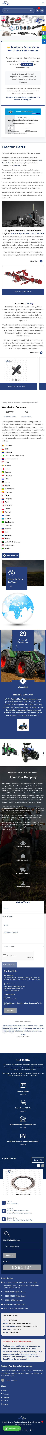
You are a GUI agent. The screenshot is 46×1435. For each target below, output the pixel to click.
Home (5, 1390)
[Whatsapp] (26, 1430)
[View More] (16, 586)
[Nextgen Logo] (6, 3)
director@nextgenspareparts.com (13, 988)
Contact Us (10, 1010)
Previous (38, 1165)
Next (42, 1165)
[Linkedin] (31, 1430)
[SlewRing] (23, 1182)
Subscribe (9, 1255)
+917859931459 (12, 1203)
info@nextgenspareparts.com (18, 1210)
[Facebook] (20, 1430)
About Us (6, 1394)
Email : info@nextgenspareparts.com (14, 986)
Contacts (5, 1401)
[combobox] (4, 917)
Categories (6, 1397)
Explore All (38, 1160)
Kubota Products (8, 1407)
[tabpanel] (23, 25)
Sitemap (5, 1404)
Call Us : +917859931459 (11, 990)
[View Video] (23, 681)
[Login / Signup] (42, 10)
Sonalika (17, 165)
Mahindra (11, 163)
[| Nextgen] (23, 370)
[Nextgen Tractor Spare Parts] (23, 1182)
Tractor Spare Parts (30, 806)
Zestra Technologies (24, 1424)
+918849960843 (10, 1296)
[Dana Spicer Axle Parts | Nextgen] (23, 277)
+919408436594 (10, 1300)
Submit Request (9, 965)
